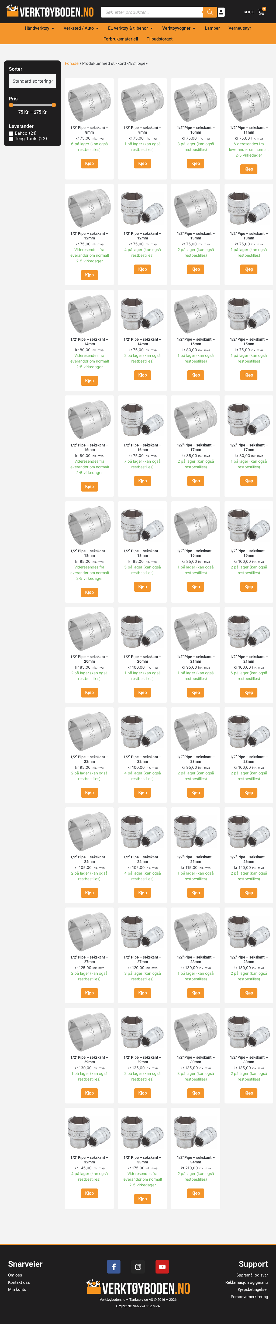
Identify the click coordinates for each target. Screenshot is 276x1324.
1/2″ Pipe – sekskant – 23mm (196, 759)
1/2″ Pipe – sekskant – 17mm (196, 447)
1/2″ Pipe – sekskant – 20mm (89, 659)
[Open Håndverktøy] (53, 28)
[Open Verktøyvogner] (194, 28)
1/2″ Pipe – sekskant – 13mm (196, 235)
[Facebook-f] (113, 1267)
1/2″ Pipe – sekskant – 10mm (196, 130)
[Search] (210, 12)
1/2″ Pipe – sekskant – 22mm (89, 759)
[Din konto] (221, 12)
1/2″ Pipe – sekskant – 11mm (249, 130)
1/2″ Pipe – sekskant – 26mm (249, 859)
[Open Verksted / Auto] (97, 28)
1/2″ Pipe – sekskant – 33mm (142, 1159)
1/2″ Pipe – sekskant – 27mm (89, 959)
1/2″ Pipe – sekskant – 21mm (196, 659)
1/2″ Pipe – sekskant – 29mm (89, 1059)
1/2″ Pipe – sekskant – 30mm (196, 1059)
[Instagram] (138, 1267)
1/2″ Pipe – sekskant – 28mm (196, 959)
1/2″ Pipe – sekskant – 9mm (142, 130)
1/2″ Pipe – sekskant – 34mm (196, 1159)
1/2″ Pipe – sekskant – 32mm (89, 1159)
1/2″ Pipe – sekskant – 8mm (89, 130)
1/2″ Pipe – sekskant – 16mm (89, 447)
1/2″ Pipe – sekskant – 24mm (89, 859)
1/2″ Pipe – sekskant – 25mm (196, 859)
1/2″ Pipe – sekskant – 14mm (89, 341)
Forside (72, 63)
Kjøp (89, 163)
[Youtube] (162, 1267)
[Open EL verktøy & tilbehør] (151, 28)
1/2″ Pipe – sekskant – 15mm (196, 341)
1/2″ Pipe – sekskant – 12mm (89, 235)
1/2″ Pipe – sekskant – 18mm (89, 553)
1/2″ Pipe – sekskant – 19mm (196, 553)
